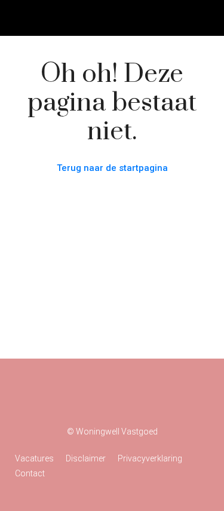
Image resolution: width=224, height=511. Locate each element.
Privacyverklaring (150, 458)
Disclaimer (86, 458)
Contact (30, 473)
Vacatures (34, 458)
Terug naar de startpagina (112, 168)
